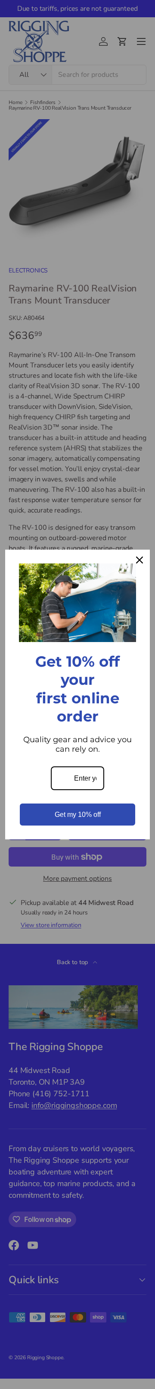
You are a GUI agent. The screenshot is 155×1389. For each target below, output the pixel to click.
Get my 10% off (78, 814)
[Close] (139, 560)
